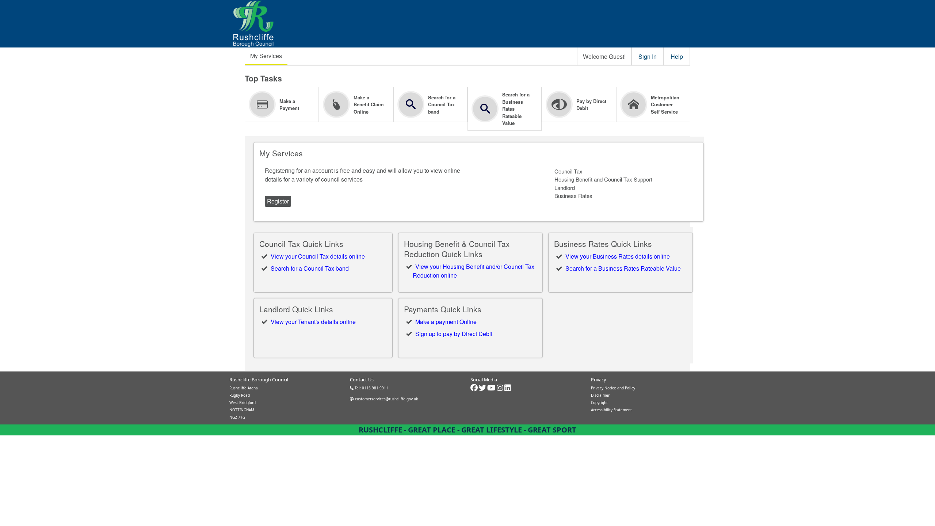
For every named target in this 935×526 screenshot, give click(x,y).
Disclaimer (600, 395)
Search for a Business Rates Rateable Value (623, 268)
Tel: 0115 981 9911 (371, 387)
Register (278, 201)
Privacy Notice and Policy (613, 387)
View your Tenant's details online (313, 321)
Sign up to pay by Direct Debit (453, 333)
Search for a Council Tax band (310, 268)
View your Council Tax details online (318, 256)
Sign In (647, 56)
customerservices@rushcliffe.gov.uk (386, 398)
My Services (266, 56)
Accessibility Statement (611, 409)
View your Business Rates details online (617, 256)
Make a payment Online (446, 321)
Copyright (599, 402)
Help (677, 56)
